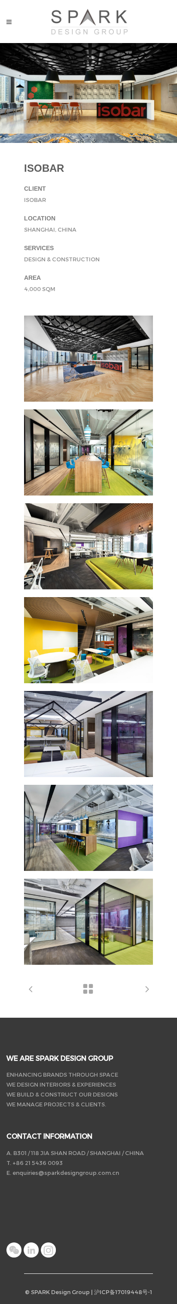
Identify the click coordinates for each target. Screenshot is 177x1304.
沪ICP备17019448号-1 (123, 1292)
